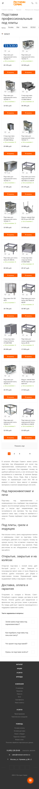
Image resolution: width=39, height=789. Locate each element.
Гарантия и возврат (20, 737)
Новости (19, 694)
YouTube (27, 767)
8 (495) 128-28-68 (13, 750)
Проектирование (19, 714)
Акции (19, 668)
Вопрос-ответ (19, 739)
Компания (19, 684)
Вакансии (19, 691)
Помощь (19, 724)
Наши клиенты (19, 702)
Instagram (17, 767)
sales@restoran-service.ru (21, 755)
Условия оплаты (19, 728)
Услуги (19, 673)
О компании (19, 688)
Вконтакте (11, 767)
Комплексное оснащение (19, 717)
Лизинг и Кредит (19, 734)
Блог (19, 697)
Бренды (19, 677)
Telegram (22, 767)
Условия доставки (19, 731)
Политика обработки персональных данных (19, 742)
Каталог (19, 664)
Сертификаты (19, 699)
